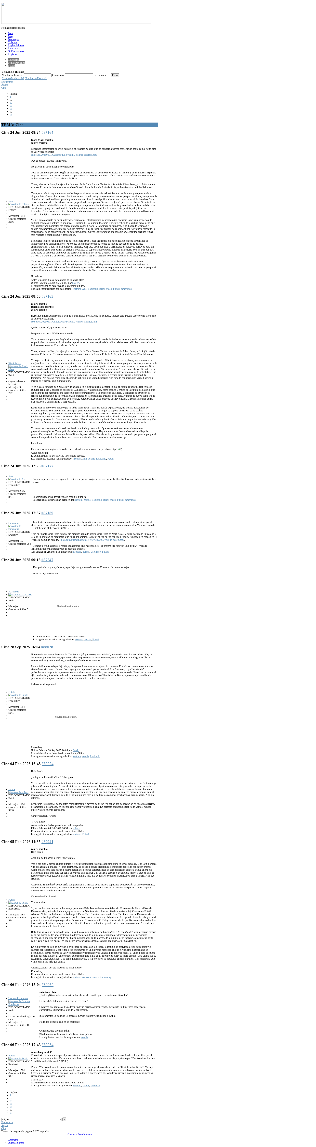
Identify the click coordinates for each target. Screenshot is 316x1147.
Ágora (4, 84)
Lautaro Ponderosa (18, 998)
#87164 (47, 132)
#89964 (47, 1045)
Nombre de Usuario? (36, 78)
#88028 (47, 647)
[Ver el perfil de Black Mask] (19, 369)
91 (11, 108)
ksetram (77, 288)
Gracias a (72, 1134)
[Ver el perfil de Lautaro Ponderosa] (23, 1004)
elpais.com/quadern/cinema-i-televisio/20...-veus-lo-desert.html (91, 539)
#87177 (47, 466)
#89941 (47, 841)
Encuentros (7, 81)
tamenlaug (126, 288)
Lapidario (93, 288)
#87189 (47, 513)
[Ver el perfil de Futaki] (18, 695)
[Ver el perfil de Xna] (17, 479)
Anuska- (86, 977)
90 (11, 105)
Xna (84, 288)
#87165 (47, 296)
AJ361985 (13, 591)
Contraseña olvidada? (13, 78)
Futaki (116, 288)
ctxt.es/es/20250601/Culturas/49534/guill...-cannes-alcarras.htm (64, 154)
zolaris (11, 201)
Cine (3, 87)
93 (11, 114)
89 (11, 102)
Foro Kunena (85, 1134)
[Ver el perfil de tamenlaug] (19, 529)
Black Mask (105, 288)
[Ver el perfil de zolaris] (18, 204)
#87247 (47, 560)
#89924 (47, 764)
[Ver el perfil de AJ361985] (20, 594)
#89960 (47, 984)
